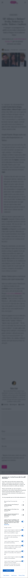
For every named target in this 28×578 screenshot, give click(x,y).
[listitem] (14, 502)
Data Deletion (6, 575)
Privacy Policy (22, 575)
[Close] (25, 477)
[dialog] (14, 526)
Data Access (14, 575)
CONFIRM (8, 570)
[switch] (23, 505)
